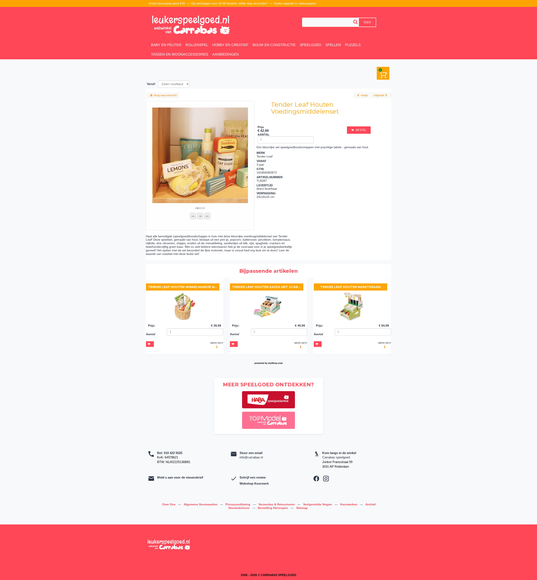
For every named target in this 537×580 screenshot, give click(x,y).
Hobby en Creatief (230, 45)
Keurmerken (349, 504)
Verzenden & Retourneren (277, 504)
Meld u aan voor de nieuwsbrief (180, 477)
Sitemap (302, 508)
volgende (379, 95)
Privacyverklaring (238, 504)
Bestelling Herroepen (273, 508)
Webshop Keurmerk (254, 483)
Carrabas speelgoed (336, 457)
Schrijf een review (253, 477)
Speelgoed (310, 45)
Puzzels (353, 45)
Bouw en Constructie (274, 45)
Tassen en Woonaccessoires (179, 54)
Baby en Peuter (166, 45)
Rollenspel (196, 45)
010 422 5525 (173, 453)
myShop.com (275, 363)
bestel (361, 130)
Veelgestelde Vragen (318, 504)
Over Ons (169, 504)
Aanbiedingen (225, 54)
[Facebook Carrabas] (316, 478)
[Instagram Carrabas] (326, 478)
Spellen (333, 45)
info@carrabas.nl (251, 457)
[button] (193, 216)
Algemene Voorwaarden (201, 504)
